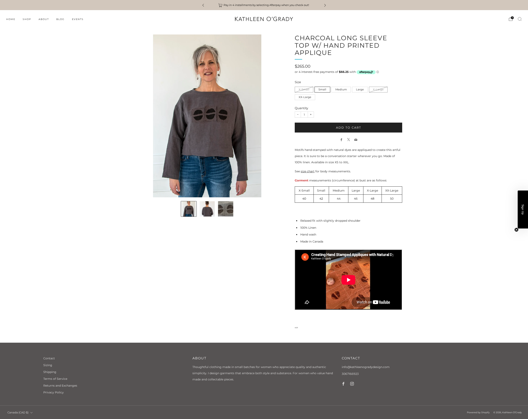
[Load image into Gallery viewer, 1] (189, 209)
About (44, 19)
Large (360, 89)
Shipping (49, 372)
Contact (49, 358)
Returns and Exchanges (60, 385)
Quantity (301, 108)
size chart (308, 171)
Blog (60, 19)
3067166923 (350, 374)
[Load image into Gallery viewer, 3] (225, 209)
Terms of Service (55, 379)
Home (10, 19)
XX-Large (305, 97)
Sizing (47, 365)
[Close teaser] (516, 230)
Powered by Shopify (478, 412)
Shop (27, 19)
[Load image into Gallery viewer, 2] (207, 209)
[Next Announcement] (325, 5)
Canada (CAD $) (17, 412)
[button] (523, 209)
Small (322, 89)
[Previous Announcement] (203, 5)
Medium (341, 89)
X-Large (378, 89)
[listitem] (264, 5)
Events (78, 19)
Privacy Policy (53, 392)
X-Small (304, 89)
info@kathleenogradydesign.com (366, 367)
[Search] (520, 19)
